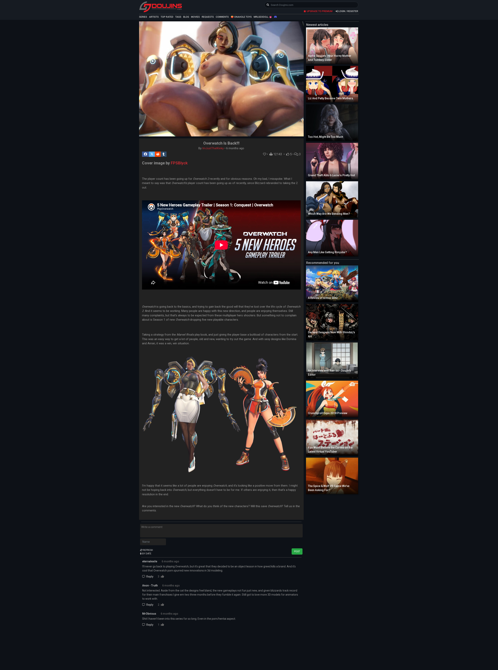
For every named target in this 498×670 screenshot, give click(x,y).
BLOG (186, 17)
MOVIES (195, 17)
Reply (150, 576)
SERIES (143, 17)
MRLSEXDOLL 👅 (263, 17)
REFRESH (147, 550)
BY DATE (146, 553)
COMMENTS (222, 17)
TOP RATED (167, 17)
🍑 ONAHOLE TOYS (241, 17)
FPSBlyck (179, 163)
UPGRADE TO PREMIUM (319, 11)
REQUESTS (208, 17)
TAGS (178, 17)
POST (297, 551)
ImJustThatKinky (213, 148)
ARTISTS (154, 17)
